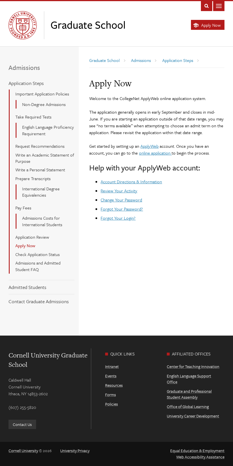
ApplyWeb (149, 146)
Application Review (32, 237)
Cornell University (23, 450)
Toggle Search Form (206, 5)
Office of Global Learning (188, 406)
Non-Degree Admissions (44, 104)
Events (110, 376)
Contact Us (22, 424)
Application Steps (26, 83)
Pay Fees (23, 208)
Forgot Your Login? (118, 218)
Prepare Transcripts (33, 178)
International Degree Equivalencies (41, 192)
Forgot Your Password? (122, 209)
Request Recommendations (40, 146)
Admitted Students (27, 287)
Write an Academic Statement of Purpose (44, 158)
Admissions (24, 67)
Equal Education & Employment (197, 450)
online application (155, 153)
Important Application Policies (42, 94)
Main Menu (218, 5)
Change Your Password (121, 200)
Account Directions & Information (131, 181)
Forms (110, 395)
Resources (114, 385)
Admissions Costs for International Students (42, 221)
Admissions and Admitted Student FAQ (38, 266)
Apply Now (211, 25)
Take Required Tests (33, 117)
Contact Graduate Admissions (39, 301)
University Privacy (75, 450)
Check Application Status (37, 254)
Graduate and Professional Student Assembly (189, 394)
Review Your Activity (119, 191)
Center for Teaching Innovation (193, 366)
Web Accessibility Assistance (200, 457)
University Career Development (193, 416)
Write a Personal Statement (40, 170)
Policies (111, 404)
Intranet (112, 366)
